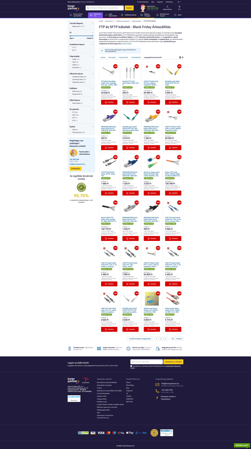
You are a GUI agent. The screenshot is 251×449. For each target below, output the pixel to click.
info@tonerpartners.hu (77, 164)
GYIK (98, 413)
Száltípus (73, 88)
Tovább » (179, 339)
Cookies (99, 388)
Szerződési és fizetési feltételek (107, 382)
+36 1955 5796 (152, 8)
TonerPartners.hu (133, 379)
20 (172, 339)
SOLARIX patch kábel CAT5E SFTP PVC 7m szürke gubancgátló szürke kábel (129, 311)
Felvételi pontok (102, 402)
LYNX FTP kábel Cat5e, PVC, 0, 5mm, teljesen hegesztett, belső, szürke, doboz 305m (151, 265)
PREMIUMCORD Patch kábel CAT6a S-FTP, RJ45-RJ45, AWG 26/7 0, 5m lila (109, 129)
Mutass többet (127, 44)
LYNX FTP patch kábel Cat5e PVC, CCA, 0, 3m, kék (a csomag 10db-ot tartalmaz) (173, 220)
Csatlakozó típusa (77, 44)
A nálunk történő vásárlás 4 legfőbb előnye (110, 404)
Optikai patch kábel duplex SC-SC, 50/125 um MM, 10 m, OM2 (172, 310)
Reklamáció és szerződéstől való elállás (109, 391)
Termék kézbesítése (143, 2)
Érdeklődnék (75, 169)
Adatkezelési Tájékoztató (173, 366)
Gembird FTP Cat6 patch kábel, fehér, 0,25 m (130, 83)
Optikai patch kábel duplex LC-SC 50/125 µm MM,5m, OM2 (151, 310)
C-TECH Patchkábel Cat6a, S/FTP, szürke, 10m (108, 174)
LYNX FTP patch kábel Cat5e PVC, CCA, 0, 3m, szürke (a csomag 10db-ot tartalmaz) (173, 265)
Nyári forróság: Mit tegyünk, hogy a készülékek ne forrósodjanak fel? (120, 50)
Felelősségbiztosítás (103, 410)
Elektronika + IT (109, 21)
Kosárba (111, 102)
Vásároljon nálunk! (104, 379)
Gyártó (72, 127)
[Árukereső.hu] (74, 398)
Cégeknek (160, 2)
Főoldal (101, 21)
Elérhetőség (169, 2)
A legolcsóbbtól (123, 57)
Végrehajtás (75, 56)
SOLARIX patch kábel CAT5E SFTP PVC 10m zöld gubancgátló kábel (130, 128)
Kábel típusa (75, 100)
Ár (70, 32)
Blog (152, 2)
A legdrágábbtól (136, 57)
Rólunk (128, 382)
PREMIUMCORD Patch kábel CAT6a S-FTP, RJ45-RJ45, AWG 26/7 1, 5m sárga (152, 129)
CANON (128, 396)
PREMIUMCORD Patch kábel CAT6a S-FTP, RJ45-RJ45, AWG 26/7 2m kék (129, 174)
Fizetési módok (101, 396)
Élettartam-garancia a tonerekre (107, 407)
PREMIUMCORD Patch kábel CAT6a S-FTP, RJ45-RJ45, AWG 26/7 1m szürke (129, 220)
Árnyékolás (74, 109)
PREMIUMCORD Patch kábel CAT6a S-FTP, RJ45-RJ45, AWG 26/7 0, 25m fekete (152, 220)
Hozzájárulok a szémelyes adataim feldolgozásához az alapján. (155, 367)
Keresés (129, 8)
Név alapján (112, 57)
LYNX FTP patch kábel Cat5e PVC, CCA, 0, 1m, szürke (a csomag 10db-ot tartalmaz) (109, 265)
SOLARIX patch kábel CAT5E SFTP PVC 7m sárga (172, 83)
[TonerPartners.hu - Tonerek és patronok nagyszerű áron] (73, 8)
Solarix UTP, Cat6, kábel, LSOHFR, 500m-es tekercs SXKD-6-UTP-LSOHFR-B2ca (173, 174)
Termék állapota (76, 23)
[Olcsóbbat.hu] (167, 431)
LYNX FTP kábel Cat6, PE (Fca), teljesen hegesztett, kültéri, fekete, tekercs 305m (151, 84)
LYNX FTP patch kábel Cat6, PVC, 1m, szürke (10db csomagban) (108, 310)
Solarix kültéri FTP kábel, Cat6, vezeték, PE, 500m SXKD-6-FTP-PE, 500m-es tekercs (108, 220)
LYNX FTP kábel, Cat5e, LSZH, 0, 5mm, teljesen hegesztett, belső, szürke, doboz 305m (173, 129)
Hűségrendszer (102, 399)
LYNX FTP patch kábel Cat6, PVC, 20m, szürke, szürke (129, 264)
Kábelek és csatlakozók (122, 21)
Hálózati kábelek (136, 21)
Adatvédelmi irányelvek (104, 385)
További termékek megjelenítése (140, 339)
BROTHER (129, 402)
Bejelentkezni (167, 9)
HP (127, 393)
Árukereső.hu (74, 400)
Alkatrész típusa (76, 74)
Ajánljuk (103, 57)
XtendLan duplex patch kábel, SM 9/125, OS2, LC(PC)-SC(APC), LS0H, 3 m (152, 174)
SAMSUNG (129, 399)
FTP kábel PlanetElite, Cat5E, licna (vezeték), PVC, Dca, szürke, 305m (109, 83)
